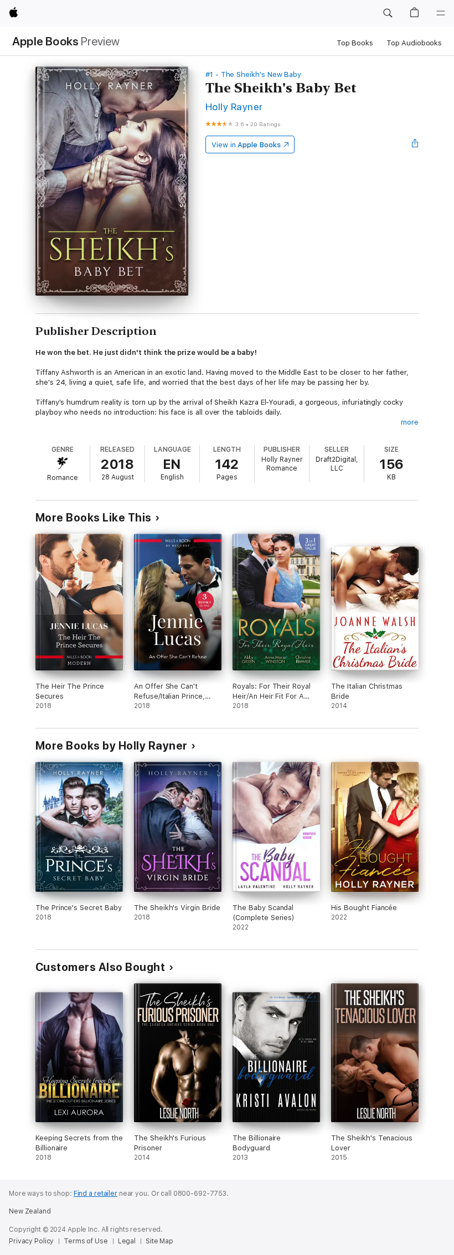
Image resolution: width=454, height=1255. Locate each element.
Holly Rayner (234, 106)
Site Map (159, 1241)
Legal (127, 1241)
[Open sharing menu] (415, 144)
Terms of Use (86, 1241)
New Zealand (30, 1211)
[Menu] (440, 13)
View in (246, 145)
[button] (387, 13)
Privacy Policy (31, 1241)
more (410, 422)
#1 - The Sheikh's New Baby (253, 74)
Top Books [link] (355, 43)
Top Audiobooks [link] (414, 43)
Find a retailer (95, 1193)
